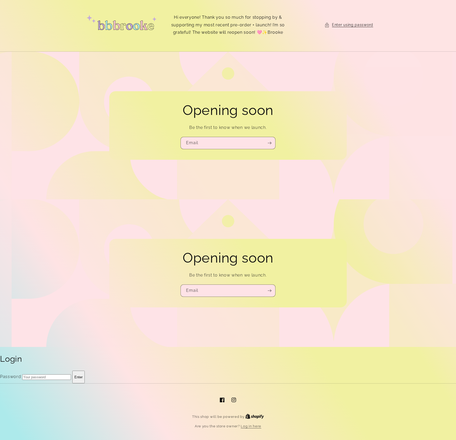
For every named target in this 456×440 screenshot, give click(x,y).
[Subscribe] (269, 143)
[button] (349, 25)
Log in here (251, 426)
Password (10, 376)
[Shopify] (254, 417)
